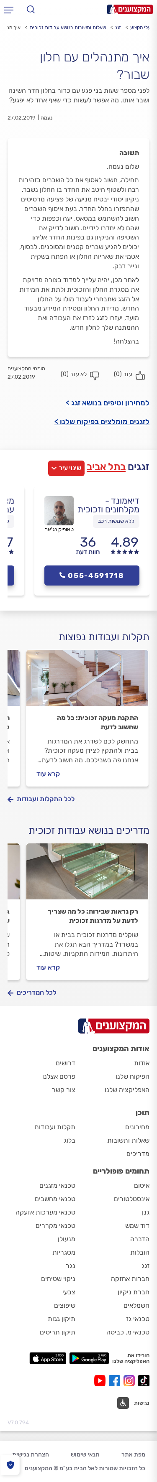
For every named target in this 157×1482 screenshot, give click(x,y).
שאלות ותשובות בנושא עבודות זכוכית (68, 28)
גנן (145, 1212)
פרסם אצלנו (58, 1076)
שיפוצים (64, 1305)
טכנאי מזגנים (57, 1185)
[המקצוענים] (130, 9)
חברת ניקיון (133, 1292)
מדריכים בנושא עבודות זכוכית (88, 830)
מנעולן (66, 1239)
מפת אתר (133, 1454)
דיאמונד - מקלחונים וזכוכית (108, 505)
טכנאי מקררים (55, 1226)
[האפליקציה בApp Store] (47, 1358)
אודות (141, 1063)
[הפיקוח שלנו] (10, 1465)
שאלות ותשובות (128, 1140)
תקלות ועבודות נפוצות (104, 637)
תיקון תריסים (57, 1332)
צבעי (68, 1292)
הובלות (139, 1252)
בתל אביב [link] (106, 467)
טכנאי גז (137, 1319)
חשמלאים (136, 1305)
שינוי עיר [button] (70, 468)
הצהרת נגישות (30, 1454)
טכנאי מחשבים (55, 1199)
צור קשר (63, 1090)
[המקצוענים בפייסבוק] (116, 1380)
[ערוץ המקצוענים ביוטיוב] (101, 1380)
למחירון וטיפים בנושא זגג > (107, 402)
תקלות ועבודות (54, 1127)
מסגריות (63, 1252)
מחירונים (137, 1127)
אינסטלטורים (131, 1199)
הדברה (139, 1239)
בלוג (69, 1140)
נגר (70, 1266)
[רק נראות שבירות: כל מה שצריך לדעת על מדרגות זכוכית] (87, 875)
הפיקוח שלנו (132, 1076)
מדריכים (137, 1154)
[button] (133, 1403)
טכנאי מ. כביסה (127, 1332)
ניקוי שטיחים (58, 1279)
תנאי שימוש (85, 1454)
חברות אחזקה (130, 1279)
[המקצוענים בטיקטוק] (143, 1380)
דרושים (65, 1063)
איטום (141, 1185)
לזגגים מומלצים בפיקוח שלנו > (101, 421)
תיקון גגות (61, 1319)
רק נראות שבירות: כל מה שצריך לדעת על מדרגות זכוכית (93, 915)
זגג (118, 28)
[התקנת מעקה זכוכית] (87, 681)
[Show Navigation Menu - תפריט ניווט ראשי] (8, 10)
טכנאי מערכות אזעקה (45, 1212)
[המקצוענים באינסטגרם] (131, 1380)
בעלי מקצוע (142, 28)
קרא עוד (48, 774)
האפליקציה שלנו (127, 1090)
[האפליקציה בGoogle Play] (89, 1358)
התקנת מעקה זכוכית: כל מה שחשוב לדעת (97, 722)
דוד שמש (137, 1226)
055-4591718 (96, 575)
